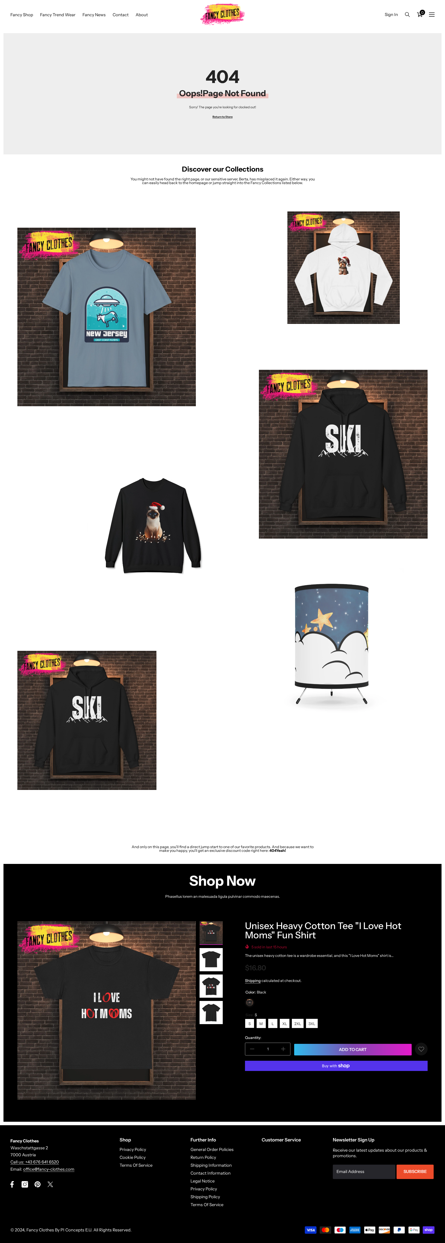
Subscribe (415, 1171)
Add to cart (352, 1049)
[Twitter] (50, 1184)
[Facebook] (12, 1184)
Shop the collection (33, 427)
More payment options (336, 1077)
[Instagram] (24, 1184)
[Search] (407, 14)
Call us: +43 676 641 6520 (34, 1162)
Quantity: (253, 1037)
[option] (106, 1010)
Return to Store (223, 116)
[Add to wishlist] (421, 1049)
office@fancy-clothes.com (48, 1169)
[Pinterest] (37, 1184)
